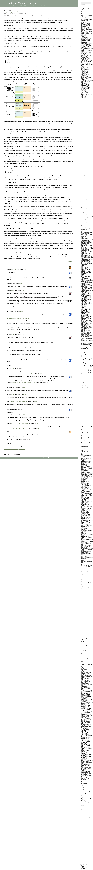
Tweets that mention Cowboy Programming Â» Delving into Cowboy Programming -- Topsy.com (86, 344)
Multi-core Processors (85, 84)
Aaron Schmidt (84, 337)
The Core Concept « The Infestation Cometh (85, 186)
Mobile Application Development (84, 644)
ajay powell (83, 557)
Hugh (82, 784)
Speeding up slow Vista (85, 58)
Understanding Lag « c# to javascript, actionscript (19, 406)
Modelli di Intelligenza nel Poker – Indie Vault (86, 363)
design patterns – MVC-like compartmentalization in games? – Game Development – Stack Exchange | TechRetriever (86, 225)
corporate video (84, 639)
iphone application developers (84, 579)
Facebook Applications (85, 441)
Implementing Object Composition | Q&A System (86, 204)
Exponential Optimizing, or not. (86, 41)
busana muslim (84, 728)
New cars (83, 763)
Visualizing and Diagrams (86, 45)
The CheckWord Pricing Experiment (85, 26)
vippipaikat (83, 747)
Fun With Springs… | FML (85, 276)
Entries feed (83, 866)
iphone (82, 726)
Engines (82, 253)
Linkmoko (83, 464)
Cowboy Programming (22, 2)
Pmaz (82, 810)
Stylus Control (83, 68)
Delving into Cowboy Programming (85, 75)
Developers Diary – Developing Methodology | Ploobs (86, 268)
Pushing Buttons (84, 91)
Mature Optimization (85, 85)
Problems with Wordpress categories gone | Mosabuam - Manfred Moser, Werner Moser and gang (87, 657)
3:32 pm (24, 269)
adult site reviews (84, 551)
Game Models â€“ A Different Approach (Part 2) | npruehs (86, 170)
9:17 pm (24, 394)
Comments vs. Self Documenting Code (84, 67)
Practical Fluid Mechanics (86, 38)
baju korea (83, 494)
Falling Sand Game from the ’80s (86, 62)
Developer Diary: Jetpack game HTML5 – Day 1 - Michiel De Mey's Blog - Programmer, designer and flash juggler (86, 208)
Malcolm (82, 861)
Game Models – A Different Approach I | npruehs (86, 173)
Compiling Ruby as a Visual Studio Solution (86, 56)
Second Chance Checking (86, 525)
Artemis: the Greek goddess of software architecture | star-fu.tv (87, 180)
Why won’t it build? (84, 57)
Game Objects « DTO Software (86, 181)
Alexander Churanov (85, 497)
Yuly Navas (83, 720)
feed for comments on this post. (11, 449)
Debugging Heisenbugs (85, 39)
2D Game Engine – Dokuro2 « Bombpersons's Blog (87, 260)
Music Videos (83, 743)
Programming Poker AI (85, 87)
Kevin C (82, 406)
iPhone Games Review (85, 461)
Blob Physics (83, 79)
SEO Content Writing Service (86, 340)
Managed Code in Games (86, 42)
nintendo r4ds (84, 686)
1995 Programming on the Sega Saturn (86, 9)
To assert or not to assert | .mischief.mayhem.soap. (86, 467)
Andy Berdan (83, 823)
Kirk (82, 669)
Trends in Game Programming (87, 77)
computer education (85, 487)
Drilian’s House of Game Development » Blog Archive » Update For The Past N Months (87, 473)
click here (45, 15)
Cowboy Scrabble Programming (84, 73)
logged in (10, 454)
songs (82, 740)
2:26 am (23, 446)
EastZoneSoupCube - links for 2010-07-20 (86, 391)
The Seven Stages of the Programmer (85, 70)
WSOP (82, 576)
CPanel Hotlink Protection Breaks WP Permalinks (86, 24)
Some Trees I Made (84, 92)
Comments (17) (70, 261)
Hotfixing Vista (84, 47)
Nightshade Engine (85, 393)
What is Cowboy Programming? (84, 90)
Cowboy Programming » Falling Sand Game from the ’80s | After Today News (86, 370)
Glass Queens (83, 508)
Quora (82, 163)
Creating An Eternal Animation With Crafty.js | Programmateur (87, 352)
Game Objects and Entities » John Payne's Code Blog (86, 300)
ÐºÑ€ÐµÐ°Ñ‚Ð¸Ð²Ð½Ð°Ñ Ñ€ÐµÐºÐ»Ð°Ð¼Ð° (85, 651)
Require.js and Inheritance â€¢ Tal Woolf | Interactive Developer (86, 166)
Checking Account (84, 568)
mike (82, 807)
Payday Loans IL (84, 541)
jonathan (83, 433)
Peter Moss (83, 407)
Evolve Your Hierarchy (85, 83)
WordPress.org (84, 868)
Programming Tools (85, 483)
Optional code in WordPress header (86, 51)
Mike (82, 845)
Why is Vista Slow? (84, 59)
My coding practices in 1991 (86, 19)
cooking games (84, 848)
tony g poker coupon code (86, 760)
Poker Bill (83, 420)
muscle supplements (85, 512)
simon (82, 565)
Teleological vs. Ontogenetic (86, 94)
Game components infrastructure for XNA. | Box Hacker (86, 190)
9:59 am (41, 373)
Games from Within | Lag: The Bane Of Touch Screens (19, 428)
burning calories (84, 470)
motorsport (83, 699)
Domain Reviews (84, 855)
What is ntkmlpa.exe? (85, 46)
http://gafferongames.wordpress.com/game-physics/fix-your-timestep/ (23, 382)
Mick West (12, 290)
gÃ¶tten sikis (83, 661)
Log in (82, 865)
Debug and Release (85, 88)
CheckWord (83, 30)
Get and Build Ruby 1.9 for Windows (86, 54)
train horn (83, 536)
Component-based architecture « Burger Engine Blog (86, 279)
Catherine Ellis (84, 553)
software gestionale (85, 555)
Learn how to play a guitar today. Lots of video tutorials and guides (86, 272)
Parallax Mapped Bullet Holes (87, 80)
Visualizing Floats (84, 76)
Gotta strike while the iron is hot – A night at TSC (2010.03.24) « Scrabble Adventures (86, 399)
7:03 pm (20, 283)
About (82, 93)
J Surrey (82, 690)
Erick (82, 506)
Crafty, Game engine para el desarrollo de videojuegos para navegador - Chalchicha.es (86, 244)
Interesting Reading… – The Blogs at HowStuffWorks (19, 423)
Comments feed (84, 867)
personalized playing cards (86, 431)
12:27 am (34, 406)
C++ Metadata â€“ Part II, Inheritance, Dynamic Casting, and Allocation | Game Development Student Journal (87, 217)
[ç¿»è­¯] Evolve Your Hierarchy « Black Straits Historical (87, 383)
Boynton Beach (84, 416)
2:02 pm (35, 401)
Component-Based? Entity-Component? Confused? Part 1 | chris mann (86, 256)
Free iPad (83, 422)
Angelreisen (83, 504)
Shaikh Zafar (83, 333)
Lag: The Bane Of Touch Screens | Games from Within (86, 263)
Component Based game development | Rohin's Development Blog (86, 355)
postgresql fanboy (84, 592)
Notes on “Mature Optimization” (84, 97)
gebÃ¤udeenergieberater (86, 480)
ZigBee (82, 711)
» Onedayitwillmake (85, 290)
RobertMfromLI (83, 708)
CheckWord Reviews (85, 27)
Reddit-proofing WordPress (86, 52)
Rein (82, 413)
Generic (82, 666)
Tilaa (82, 534)
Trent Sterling (83, 330)
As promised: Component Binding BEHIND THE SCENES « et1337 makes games (86, 296)
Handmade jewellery (85, 737)
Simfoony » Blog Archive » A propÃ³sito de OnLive (19, 401)
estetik (82, 559)
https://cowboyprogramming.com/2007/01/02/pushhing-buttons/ (18, 318)
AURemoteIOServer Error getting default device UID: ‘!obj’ (86, 11)
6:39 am (22, 368)
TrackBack (22, 449)
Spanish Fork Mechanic (85, 790)
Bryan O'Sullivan (13, 269)
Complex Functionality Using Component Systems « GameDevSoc (86, 348)
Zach (82, 528)
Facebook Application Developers (85, 571)
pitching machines (84, 548)
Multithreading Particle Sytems (85, 82)
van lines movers (84, 451)
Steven (82, 678)
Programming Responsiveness (12, 12)
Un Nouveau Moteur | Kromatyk (85, 447)
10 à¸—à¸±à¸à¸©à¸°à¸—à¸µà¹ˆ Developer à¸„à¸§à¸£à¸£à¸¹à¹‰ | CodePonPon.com (87, 387)
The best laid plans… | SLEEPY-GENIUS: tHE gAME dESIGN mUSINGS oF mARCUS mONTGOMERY (87, 317)
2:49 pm (24, 414)
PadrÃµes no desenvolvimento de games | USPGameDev (86, 194)
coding (82, 732)
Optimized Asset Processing (86, 60)
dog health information (85, 510)
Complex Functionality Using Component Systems (86, 324)
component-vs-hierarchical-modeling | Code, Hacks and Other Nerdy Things (86, 359)
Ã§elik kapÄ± (83, 514)
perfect (82, 818)
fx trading (83, 629)
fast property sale (84, 793)
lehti (82, 532)
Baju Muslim (83, 582)
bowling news (84, 637)
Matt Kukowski (84, 444)
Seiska (82, 530)
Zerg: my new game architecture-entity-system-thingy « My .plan (86, 379)
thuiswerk (83, 598)
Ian (81, 539)
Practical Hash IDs (84, 86)
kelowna (82, 663)
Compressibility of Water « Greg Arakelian (86, 429)
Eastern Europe (84, 425)
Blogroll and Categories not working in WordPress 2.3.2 (86, 44)
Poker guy (83, 561)
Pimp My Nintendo (84, 734)
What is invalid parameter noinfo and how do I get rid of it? (87, 64)
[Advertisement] (84, 121)
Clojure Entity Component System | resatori (86, 321)
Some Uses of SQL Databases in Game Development (86, 16)
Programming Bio (84, 71)
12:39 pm (38, 428)
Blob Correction (84, 95)
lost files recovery (84, 335)
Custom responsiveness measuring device (85, 18)
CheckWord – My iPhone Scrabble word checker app (86, 29)
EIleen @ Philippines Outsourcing (85, 684)
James (82, 820)
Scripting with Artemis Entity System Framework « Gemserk (87, 248)
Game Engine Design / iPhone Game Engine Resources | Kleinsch (87, 438)
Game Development (12, 13)
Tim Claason (83, 724)
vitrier (82, 410)
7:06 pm (22, 290)
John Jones (83, 449)
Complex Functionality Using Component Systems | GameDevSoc (86, 235)
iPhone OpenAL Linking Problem (85, 14)
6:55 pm (24, 387)
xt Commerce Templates (85, 681)
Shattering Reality (84, 78)
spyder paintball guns (85, 545)
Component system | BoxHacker (85, 293)
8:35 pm (22, 334)
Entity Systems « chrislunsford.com (84, 832)
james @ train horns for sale (86, 623)
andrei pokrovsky (84, 627)
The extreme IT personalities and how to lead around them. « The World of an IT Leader (86, 800)
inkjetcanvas (83, 837)
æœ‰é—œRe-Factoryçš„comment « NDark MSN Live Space (86, 212)
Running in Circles (84, 37)
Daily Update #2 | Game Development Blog (85, 251)
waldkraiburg (83, 489)
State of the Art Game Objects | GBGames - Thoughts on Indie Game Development (87, 366)
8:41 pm (21, 357)
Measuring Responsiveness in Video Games (87, 34)
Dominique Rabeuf (84, 777)
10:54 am (37, 423)
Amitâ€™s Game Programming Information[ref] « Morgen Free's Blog (87, 239)
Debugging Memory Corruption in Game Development (85, 21)
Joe (81, 858)
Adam (82, 455)
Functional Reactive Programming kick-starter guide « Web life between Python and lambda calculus (86, 231)
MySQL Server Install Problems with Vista (87, 49)
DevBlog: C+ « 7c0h (85, 184)
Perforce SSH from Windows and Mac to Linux (86, 32)
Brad (82, 612)
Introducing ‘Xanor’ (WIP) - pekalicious (86, 282)
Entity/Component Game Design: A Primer (85, 285)
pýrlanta (82, 501)
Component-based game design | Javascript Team (86, 303)
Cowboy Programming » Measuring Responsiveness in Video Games (22, 373)
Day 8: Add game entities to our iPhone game (86, 221)
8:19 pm (21, 311)
